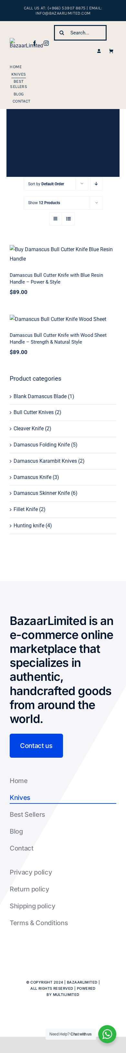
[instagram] (46, 43)
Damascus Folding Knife (42, 445)
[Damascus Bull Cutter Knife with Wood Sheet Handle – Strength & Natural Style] (63, 319)
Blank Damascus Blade (40, 396)
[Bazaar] (26, 40)
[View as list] (68, 219)
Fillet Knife (26, 509)
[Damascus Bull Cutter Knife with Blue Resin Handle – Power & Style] (63, 254)
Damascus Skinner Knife (42, 493)
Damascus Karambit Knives (45, 461)
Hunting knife (29, 525)
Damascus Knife (32, 477)
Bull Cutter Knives (34, 412)
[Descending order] (96, 183)
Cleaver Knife (29, 428)
